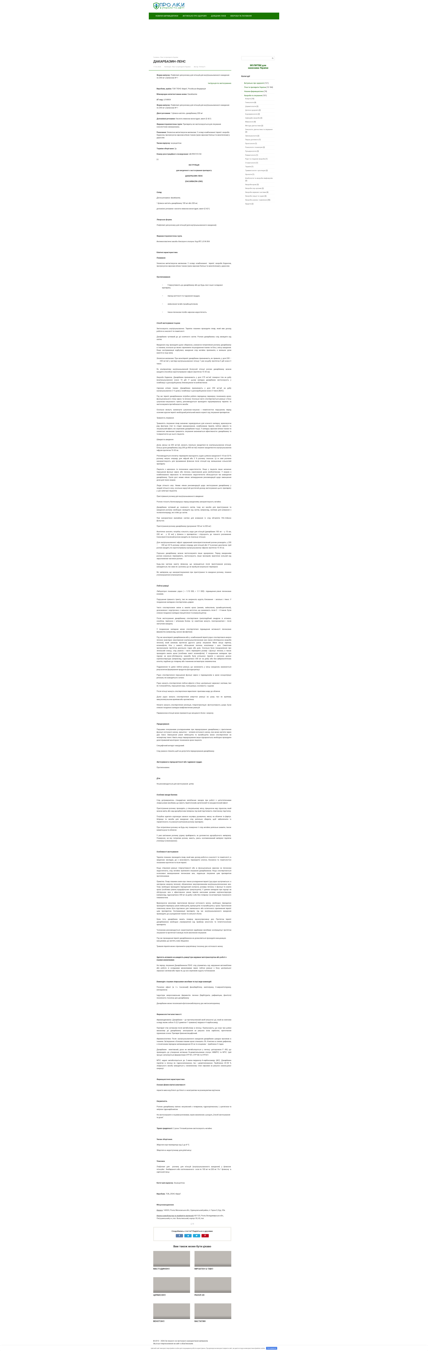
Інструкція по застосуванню (219, 83)
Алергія (248, 99)
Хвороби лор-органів (253, 188)
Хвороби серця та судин (254, 196)
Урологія (248, 174)
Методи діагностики (253, 126)
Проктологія (249, 144)
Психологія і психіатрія (253, 147)
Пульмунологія (250, 151)
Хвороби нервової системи (255, 192)
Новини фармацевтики (253, 91)
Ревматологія (250, 155)
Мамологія (249, 122)
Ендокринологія (251, 114)
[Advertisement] (214, 36)
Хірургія (248, 204)
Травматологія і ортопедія (255, 170)
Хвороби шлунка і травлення (256, 200)
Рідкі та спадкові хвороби (255, 159)
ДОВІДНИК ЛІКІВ (218, 16)
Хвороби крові (250, 185)
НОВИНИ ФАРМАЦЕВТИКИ (166, 16)
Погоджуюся (271, 1348)
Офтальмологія (251, 136)
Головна (156, 57)
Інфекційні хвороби (252, 118)
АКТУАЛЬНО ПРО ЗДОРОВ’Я (195, 16)
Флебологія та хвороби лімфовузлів (259, 178)
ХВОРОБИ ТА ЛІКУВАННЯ (241, 16)
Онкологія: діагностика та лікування (259, 129)
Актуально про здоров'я (254, 83)
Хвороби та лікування (253, 95)
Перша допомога (251, 140)
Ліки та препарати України (169, 57)
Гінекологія (249, 102)
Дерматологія (250, 106)
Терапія (248, 167)
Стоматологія (250, 163)
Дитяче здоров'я (251, 110)
